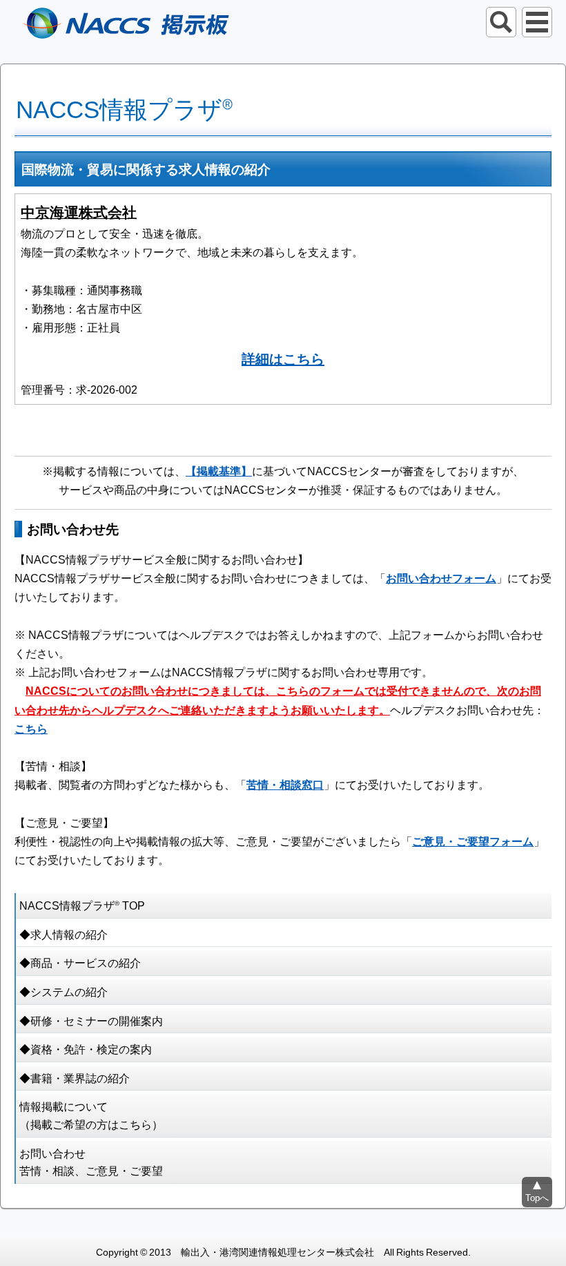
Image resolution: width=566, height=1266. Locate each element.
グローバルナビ (537, 22)
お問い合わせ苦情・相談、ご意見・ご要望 (91, 1161)
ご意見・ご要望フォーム (473, 840)
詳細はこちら (283, 358)
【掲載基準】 (219, 470)
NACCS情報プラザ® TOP (82, 904)
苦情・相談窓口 (285, 784)
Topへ (537, 1197)
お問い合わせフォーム (441, 577)
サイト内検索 (501, 22)
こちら (31, 728)
